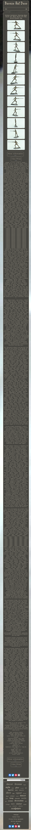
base (13, 788)
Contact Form (16, 817)
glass (17, 788)
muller (24, 804)
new (13, 803)
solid (24, 793)
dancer (23, 795)
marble (23, 798)
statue (19, 803)
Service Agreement (16, 821)
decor (9, 784)
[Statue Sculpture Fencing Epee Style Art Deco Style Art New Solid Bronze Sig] (16, 25)
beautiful (22, 788)
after (6, 801)
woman (10, 801)
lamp (11, 798)
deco (8, 792)
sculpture (16, 808)
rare (13, 793)
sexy (16, 790)
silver (26, 801)
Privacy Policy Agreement (16, 819)
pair (7, 798)
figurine (11, 790)
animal (17, 796)
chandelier (14, 806)
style (8, 787)
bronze (18, 784)
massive (21, 790)
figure (7, 796)
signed (18, 793)
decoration (18, 801)
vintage (8, 804)
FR (17, 823)
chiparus (20, 806)
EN (14, 823)
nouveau (17, 798)
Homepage (16, 814)
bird (24, 785)
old (26, 788)
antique (12, 796)
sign (10, 806)
